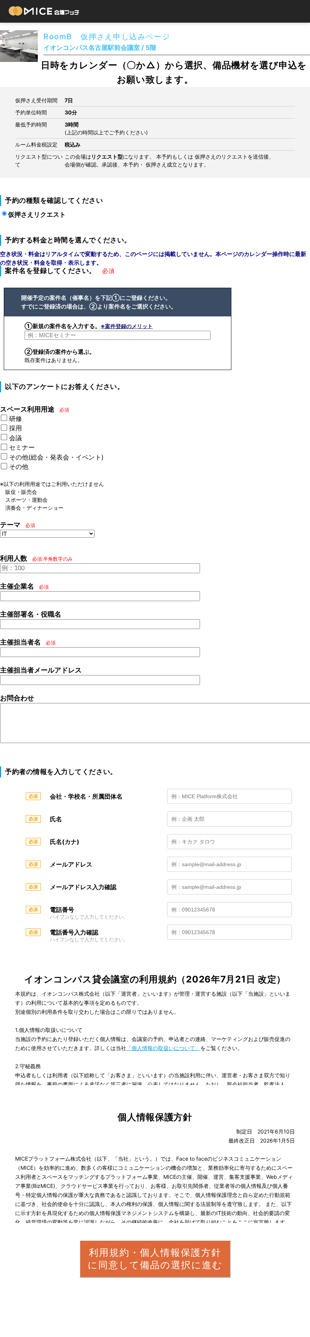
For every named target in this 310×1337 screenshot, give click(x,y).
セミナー (22, 447)
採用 (15, 428)
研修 (15, 419)
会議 (15, 438)
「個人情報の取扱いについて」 (163, 1048)
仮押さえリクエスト (37, 214)
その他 (18, 466)
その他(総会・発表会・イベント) (56, 457)
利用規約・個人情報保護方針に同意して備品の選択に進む (155, 1258)
